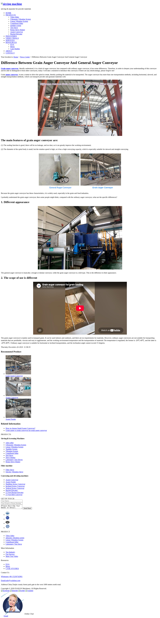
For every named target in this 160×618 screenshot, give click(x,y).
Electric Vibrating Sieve (14, 472)
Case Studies (15, 49)
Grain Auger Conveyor (14, 376)
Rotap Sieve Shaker (17, 30)
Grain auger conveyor (9, 68)
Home (15, 57)
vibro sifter (10, 443)
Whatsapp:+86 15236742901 (11, 577)
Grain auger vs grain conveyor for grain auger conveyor (26, 430)
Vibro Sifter (14, 17)
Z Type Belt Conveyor (14, 495)
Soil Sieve (9, 455)
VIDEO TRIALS (12, 38)
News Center (25, 57)
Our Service (10, 554)
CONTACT (10, 53)
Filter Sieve (10, 470)
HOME (8, 13)
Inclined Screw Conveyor (15, 486)
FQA (12, 45)
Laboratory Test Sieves (14, 460)
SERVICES (10, 40)
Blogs (12, 47)
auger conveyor (12, 75)
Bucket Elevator (16, 34)
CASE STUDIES (12, 569)
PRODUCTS (11, 15)
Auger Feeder (11, 482)
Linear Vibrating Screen (19, 21)
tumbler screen (15, 26)
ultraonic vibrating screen (15, 538)
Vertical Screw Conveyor (15, 488)
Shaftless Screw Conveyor (15, 484)
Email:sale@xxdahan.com (10, 581)
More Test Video (12, 556)
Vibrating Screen (12, 451)
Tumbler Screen (11, 449)
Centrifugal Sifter (16, 23)
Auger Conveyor (16, 32)
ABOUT (9, 51)
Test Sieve (14, 28)
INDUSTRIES (11, 36)
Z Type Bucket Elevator (14, 492)
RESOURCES (11, 42)
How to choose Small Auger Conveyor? (20, 428)
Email (6, 616)
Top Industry (10, 552)
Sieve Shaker (10, 458)
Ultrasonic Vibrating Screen (20, 19)
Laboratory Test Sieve (14, 544)
